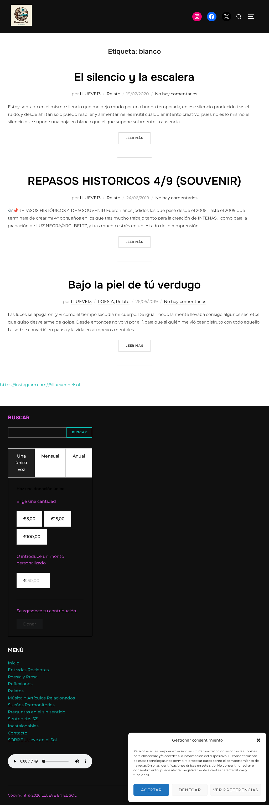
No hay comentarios (176, 93)
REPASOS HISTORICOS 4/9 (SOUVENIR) (134, 181)
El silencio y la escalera (134, 77)
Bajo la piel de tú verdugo (134, 285)
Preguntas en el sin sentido (36, 711)
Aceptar (151, 789)
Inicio (13, 662)
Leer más (138, 138)
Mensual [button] (50, 456)
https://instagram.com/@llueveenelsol (40, 384)
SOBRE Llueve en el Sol (32, 739)
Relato (113, 93)
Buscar (19, 417)
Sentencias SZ (23, 718)
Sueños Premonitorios (31, 704)
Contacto (17, 733)
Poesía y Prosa (23, 676)
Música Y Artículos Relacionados (41, 697)
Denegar (190, 789)
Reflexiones (20, 683)
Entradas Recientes (28, 669)
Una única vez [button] (21, 463)
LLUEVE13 (90, 93)
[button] (258, 740)
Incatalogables (23, 725)
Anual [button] (79, 456)
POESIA (106, 301)
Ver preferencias (235, 789)
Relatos (16, 690)
